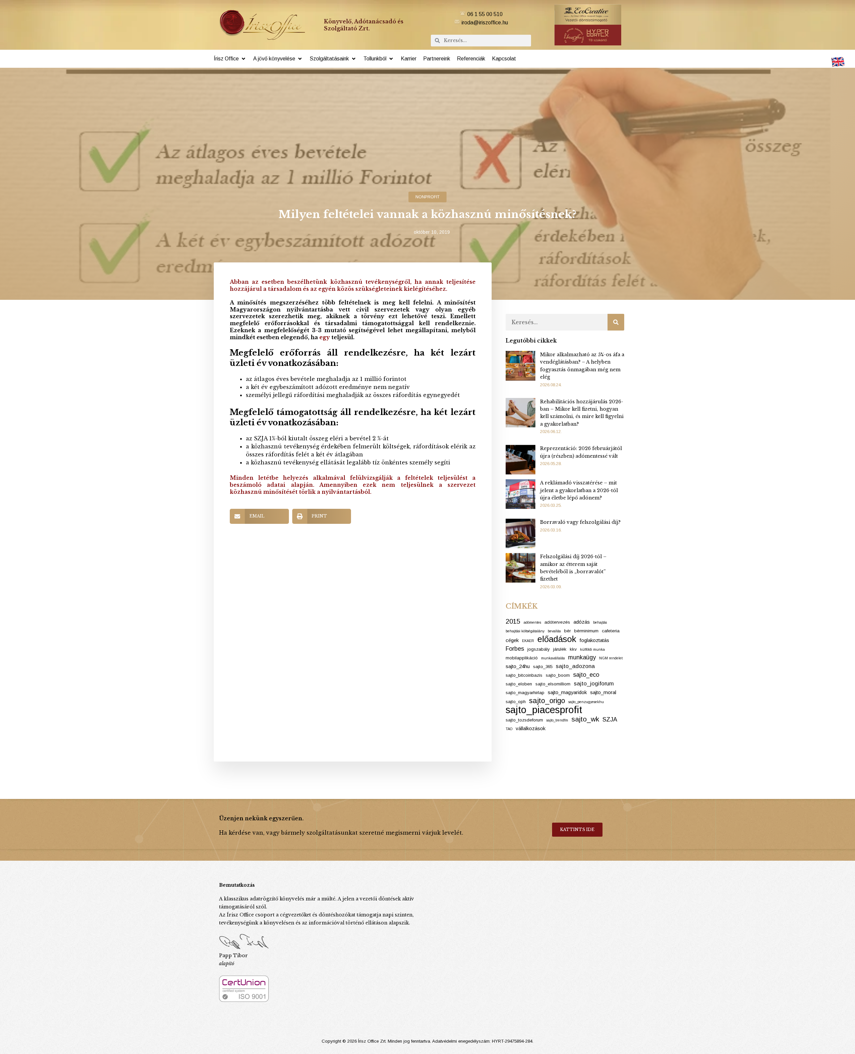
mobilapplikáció (522, 657)
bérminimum (586, 630)
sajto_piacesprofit (544, 710)
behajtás (600, 622)
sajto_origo (547, 701)
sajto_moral (603, 692)
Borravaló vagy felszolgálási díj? (580, 522)
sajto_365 (542, 666)
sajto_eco (586, 674)
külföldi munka (592, 649)
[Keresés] (616, 322)
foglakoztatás (594, 640)
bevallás (554, 631)
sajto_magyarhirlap (525, 692)
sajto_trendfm (557, 720)
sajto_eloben (519, 683)
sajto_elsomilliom (552, 683)
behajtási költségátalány (525, 631)
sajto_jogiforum (594, 683)
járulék (559, 649)
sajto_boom (558, 675)
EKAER (528, 641)
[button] (230, 58)
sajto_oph (516, 701)
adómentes (532, 622)
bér (567, 630)
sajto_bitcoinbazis (524, 675)
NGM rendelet (611, 658)
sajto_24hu (518, 666)
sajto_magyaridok (567, 692)
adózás (581, 622)
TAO (509, 729)
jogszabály (538, 649)
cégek (512, 640)
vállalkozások (530, 728)
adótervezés (557, 622)
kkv (573, 649)
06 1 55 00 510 (485, 14)
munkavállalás (553, 658)
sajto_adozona (575, 666)
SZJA (610, 719)
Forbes (515, 648)
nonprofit (427, 197)
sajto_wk (585, 719)
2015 (513, 621)
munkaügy (582, 657)
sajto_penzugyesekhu (586, 702)
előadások (556, 639)
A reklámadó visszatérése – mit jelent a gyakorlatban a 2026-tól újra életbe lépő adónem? (579, 490)
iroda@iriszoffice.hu (485, 22)
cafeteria (611, 630)
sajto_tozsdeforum (524, 719)
